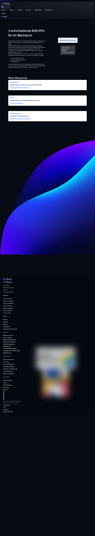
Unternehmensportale (8, 371)
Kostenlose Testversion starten (10, 329)
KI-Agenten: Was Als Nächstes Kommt (11, 350)
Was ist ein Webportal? (8, 364)
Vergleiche (5, 295)
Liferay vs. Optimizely (8, 301)
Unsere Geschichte (7, 380)
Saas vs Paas (6, 361)
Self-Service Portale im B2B (9, 342)
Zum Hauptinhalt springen (6, 1)
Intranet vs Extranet (7, 337)
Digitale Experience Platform (9, 339)
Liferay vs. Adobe (7, 298)
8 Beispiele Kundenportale (9, 344)
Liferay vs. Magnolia (8, 308)
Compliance (6, 409)
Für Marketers (6, 326)
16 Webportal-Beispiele (8, 366)
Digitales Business (7, 346)
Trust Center (6, 387)
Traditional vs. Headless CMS (10, 369)
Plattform (5, 319)
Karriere (5, 382)
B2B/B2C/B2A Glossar (8, 335)
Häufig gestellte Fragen (8, 373)
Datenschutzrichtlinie (8, 411)
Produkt (5, 316)
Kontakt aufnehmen (5, 18)
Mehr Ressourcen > (7, 352)
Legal (4, 407)
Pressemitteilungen (7, 385)
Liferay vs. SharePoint (8, 303)
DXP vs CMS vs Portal (8, 359)
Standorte (5, 389)
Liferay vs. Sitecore (7, 305)
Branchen (5, 324)
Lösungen (5, 321)
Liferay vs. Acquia (7, 310)
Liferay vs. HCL (7, 313)
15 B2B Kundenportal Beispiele (10, 348)
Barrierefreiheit (6, 405)
